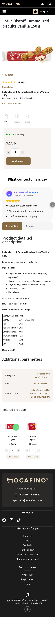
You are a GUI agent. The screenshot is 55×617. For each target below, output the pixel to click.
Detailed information (11, 103)
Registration (27, 579)
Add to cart (18, 161)
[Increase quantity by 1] (22, 152)
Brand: (7, 87)
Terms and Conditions (27, 554)
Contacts (27, 545)
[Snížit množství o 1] (6, 450)
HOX (40, 603)
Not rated (21, 82)
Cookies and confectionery (42, 375)
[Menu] (4, 11)
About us (27, 536)
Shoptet (26, 603)
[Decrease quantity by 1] (8, 152)
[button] (2, 204)
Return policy (27, 550)
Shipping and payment (27, 559)
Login (28, 584)
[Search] (50, 4)
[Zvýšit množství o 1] (18, 450)
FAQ (27, 540)
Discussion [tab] (31, 226)
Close (43, 127)
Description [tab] (12, 226)
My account (27, 575)
